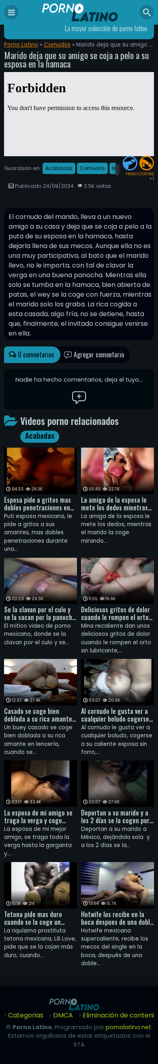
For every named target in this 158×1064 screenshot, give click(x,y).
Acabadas (59, 168)
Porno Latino (21, 45)
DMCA (63, 1015)
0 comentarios (35, 354)
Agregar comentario (98, 354)
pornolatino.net (128, 1027)
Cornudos (57, 45)
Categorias (25, 1015)
